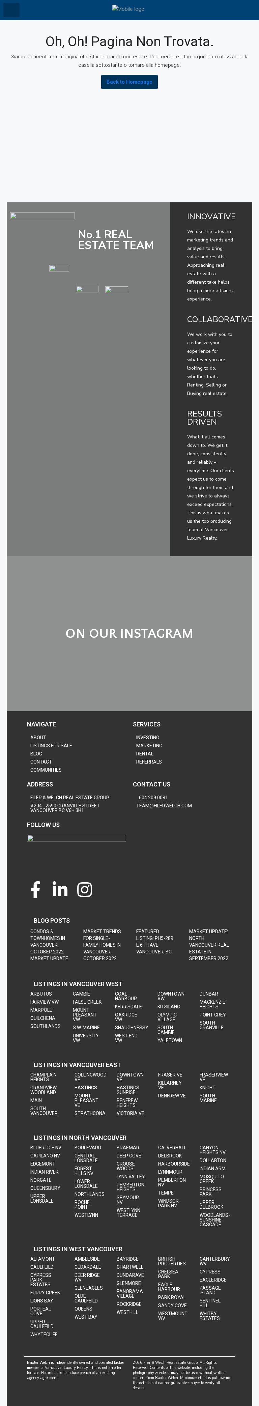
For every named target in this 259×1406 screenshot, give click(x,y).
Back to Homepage (129, 82)
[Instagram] (84, 889)
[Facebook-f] (35, 889)
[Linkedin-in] (60, 889)
